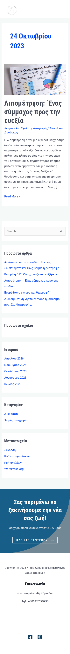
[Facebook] (30, 637)
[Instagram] (39, 637)
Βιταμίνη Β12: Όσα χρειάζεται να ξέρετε (31, 274)
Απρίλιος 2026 (14, 358)
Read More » (12, 196)
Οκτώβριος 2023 (15, 371)
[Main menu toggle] (62, 10)
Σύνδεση (10, 450)
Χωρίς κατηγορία (15, 420)
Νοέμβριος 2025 (15, 365)
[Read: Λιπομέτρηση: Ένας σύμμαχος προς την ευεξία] (35, 79)
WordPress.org (14, 469)
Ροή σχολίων (13, 462)
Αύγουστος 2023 (15, 377)
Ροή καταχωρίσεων (17, 456)
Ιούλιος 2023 (12, 384)
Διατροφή (40, 128)
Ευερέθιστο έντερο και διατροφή (26, 292)
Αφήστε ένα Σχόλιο (17, 128)
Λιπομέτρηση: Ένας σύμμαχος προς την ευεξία (33, 112)
